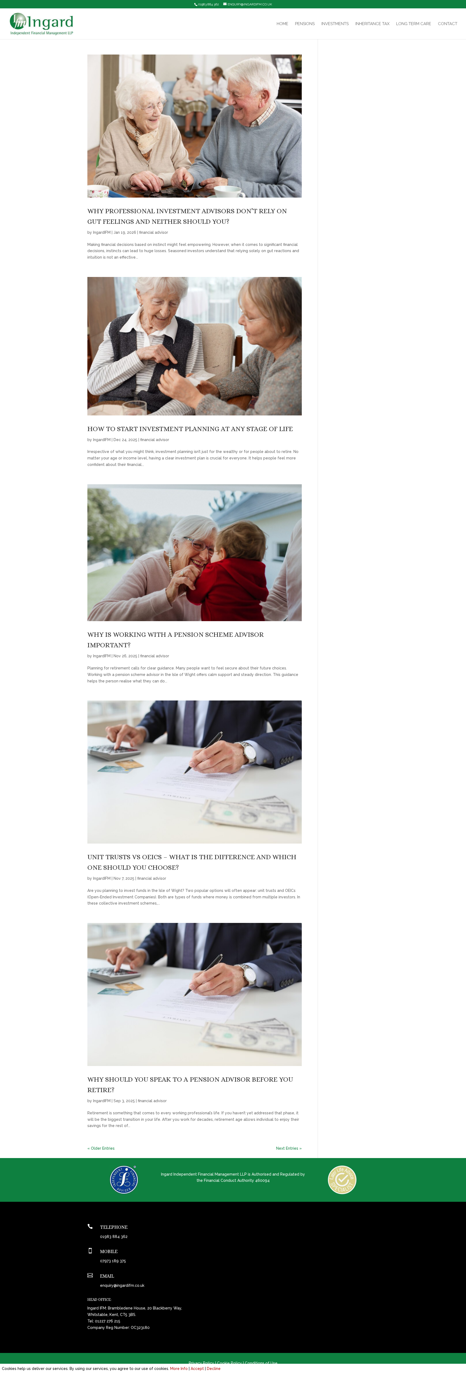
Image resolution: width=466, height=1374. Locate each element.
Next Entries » (289, 1148)
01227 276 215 (107, 1321)
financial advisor (153, 232)
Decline (214, 1368)
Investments (335, 24)
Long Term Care (413, 24)
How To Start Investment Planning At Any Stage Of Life (190, 429)
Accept (197, 1368)
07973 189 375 (113, 1261)
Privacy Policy (201, 1363)
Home (282, 24)
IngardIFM (102, 232)
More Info (179, 1368)
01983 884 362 (208, 4)
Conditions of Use (261, 1363)
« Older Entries (101, 1148)
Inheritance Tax (372, 24)
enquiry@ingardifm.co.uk (122, 1285)
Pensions (305, 24)
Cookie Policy (229, 1363)
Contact (447, 24)
